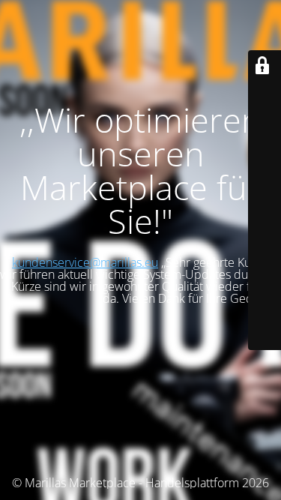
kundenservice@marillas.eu (85, 262)
